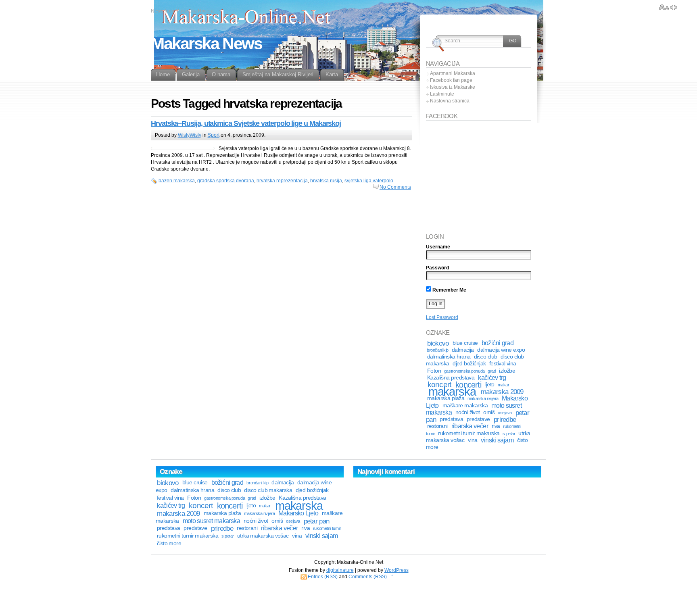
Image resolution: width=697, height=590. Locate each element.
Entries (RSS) (323, 577)
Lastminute (442, 94)
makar (503, 384)
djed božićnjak (469, 364)
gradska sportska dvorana (225, 180)
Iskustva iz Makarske (452, 87)
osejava (505, 412)
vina (473, 440)
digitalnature (340, 570)
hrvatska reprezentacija (282, 180)
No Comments (395, 187)
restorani (437, 426)
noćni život (467, 412)
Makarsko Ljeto (298, 513)
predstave (478, 419)
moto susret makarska (211, 520)
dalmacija (463, 350)
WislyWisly (189, 135)
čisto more (169, 543)
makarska (452, 391)
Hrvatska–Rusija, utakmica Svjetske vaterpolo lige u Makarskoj (246, 123)
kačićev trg (492, 377)
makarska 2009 (502, 392)
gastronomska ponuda (464, 371)
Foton (434, 371)
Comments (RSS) (367, 577)
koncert (201, 505)
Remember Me (448, 290)
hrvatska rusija (326, 180)
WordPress (396, 570)
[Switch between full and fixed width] (673, 7)
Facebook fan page (451, 80)
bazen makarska (177, 180)
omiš (489, 412)
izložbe (507, 371)
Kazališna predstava (451, 378)
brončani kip (438, 350)
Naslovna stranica (450, 101)
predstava (451, 419)
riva (496, 426)
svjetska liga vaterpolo (368, 180)
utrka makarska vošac (263, 536)
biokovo (438, 343)
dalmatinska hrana (449, 357)
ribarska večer (469, 426)
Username (438, 247)
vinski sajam (497, 440)
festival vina (502, 364)
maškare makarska (465, 405)
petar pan (317, 521)
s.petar (509, 433)
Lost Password (442, 317)
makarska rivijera (483, 398)
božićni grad (497, 343)
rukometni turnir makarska (468, 433)
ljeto (490, 385)
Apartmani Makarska (452, 73)
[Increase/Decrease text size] (664, 7)
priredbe (505, 419)
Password (437, 268)
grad (492, 371)
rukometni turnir (327, 528)
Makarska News (206, 43)
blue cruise (465, 343)
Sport (213, 135)
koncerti (230, 505)
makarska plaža (445, 398)
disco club (485, 357)
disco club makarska (268, 490)
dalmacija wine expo (501, 350)
